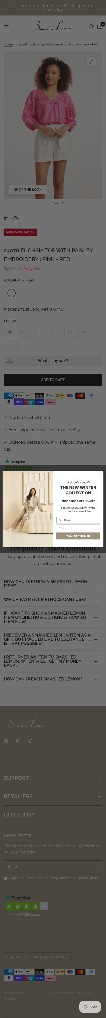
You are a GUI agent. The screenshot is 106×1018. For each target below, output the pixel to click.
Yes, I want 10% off (78, 536)
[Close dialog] (100, 474)
